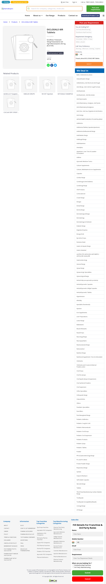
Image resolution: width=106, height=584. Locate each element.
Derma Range (81, 210)
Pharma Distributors (42, 557)
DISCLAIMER (7, 540)
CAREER (6, 531)
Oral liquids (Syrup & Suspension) (86, 379)
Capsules (79, 173)
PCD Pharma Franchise (43, 545)
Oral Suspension (81, 387)
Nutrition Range (81, 353)
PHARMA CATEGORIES (26, 531)
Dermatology (80, 218)
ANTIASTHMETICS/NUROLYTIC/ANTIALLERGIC (90, 119)
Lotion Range (80, 321)
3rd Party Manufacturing (82, 567)
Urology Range (81, 506)
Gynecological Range (83, 276)
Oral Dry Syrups (81, 375)
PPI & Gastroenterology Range (85, 456)
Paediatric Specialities (83, 407)
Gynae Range (80, 268)
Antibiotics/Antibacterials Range (86, 131)
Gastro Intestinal (81, 250)
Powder (79, 452)
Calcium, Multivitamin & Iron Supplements (89, 169)
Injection (79, 308)
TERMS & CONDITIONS (10, 537)
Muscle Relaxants (82, 329)
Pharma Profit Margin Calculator (11, 554)
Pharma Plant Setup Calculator (10, 559)
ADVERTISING (24, 540)
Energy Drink (80, 234)
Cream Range (80, 198)
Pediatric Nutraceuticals (83, 427)
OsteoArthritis (81, 399)
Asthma (79, 157)
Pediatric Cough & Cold (83, 423)
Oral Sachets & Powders (84, 383)
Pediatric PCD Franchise (43, 551)
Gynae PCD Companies (43, 542)
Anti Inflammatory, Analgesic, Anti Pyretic (88, 103)
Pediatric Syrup (81, 443)
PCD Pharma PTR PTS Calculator (10, 550)
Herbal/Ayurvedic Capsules (85, 284)
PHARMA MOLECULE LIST (27, 534)
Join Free (66, 2)
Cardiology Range (82, 186)
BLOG (22, 525)
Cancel (87, 579)
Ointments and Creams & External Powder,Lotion (86, 366)
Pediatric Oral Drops (83, 431)
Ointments (80, 361)
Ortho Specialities (82, 391)
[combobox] (54, 8)
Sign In (74, 2)
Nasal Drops (80, 333)
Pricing (6, 2)
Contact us (73, 15)
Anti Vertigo (80, 115)
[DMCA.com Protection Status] (53, 580)
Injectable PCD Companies (44, 530)
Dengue (79, 202)
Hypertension (81, 296)
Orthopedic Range (82, 395)
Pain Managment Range (83, 415)
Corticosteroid (81, 194)
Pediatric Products (82, 439)
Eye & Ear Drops (81, 238)
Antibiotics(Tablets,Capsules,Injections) (88, 127)
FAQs (21, 543)
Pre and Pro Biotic (82, 460)
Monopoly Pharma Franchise (42, 538)
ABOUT (6, 525)
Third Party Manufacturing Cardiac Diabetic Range (89, 493)
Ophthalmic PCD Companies (41, 534)
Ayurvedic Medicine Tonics (84, 161)
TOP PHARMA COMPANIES (27, 537)
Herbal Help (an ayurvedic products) (87, 280)
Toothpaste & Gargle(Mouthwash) (86, 502)
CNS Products (81, 190)
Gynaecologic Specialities (84, 272)
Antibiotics (80, 123)
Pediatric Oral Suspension (84, 435)
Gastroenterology (82, 260)
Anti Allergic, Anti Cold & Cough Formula (88, 87)
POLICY (6, 534)
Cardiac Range (81, 177)
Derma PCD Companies (43, 548)
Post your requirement (95, 9)
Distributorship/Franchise (82, 565)
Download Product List (90, 16)
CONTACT (6, 528)
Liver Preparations (82, 317)
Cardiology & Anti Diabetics (85, 181)
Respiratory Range (82, 468)
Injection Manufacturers (60, 553)
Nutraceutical (80, 349)
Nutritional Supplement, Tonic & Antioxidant (89, 357)
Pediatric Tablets (81, 447)
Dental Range (80, 206)
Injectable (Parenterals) (83, 304)
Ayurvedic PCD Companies (44, 554)
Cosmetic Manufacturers (60, 550)
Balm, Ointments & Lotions (84, 75)
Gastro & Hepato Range (84, 246)
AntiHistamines (81, 143)
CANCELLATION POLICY (10, 543)
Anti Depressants (82, 99)
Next (89, 64)
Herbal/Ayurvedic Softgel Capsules (87, 288)
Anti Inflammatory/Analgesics (85, 107)
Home (27, 15)
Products (61, 15)
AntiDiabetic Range (82, 135)
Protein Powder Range (83, 464)
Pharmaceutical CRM (20, 2)
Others (79, 403)
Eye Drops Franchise (42, 527)
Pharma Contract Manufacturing (58, 560)
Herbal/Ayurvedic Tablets (84, 292)
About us (37, 15)
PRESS (22, 546)
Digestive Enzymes (82, 230)
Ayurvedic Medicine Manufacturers (59, 533)
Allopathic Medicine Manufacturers (59, 542)
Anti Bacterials (81, 91)
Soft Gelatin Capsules (83, 480)
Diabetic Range (81, 226)
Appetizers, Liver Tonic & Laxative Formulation (86, 152)
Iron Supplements (82, 312)
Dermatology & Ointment (84, 222)
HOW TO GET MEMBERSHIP (27, 528)
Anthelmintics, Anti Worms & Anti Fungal (88, 83)
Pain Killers (80, 411)
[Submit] (29, 8)
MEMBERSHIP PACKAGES (10, 546)
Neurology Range (82, 337)
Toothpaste (80, 498)
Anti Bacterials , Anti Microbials (86, 95)
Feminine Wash (81, 242)
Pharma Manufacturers (60, 556)
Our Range (50, 15)
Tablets (79, 488)
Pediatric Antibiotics (82, 419)
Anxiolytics (80, 147)
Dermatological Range (83, 214)
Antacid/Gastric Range (83, 79)
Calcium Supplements (83, 165)
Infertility (79, 300)
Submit (87, 573)
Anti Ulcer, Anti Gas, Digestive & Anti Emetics (89, 111)
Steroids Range (81, 484)
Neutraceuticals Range (83, 345)
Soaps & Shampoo (82, 476)
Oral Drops (80, 371)
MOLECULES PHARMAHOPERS (25, 550)
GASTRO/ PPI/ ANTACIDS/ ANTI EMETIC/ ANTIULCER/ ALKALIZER (88, 255)
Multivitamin (80, 325)
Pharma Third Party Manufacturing (59, 528)
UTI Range (80, 510)
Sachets (79, 472)
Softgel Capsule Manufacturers (58, 537)
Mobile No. (79, 52)
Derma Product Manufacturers (58, 547)
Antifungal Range (81, 139)
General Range (81, 264)
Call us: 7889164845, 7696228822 (92, 2)
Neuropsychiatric (82, 341)
